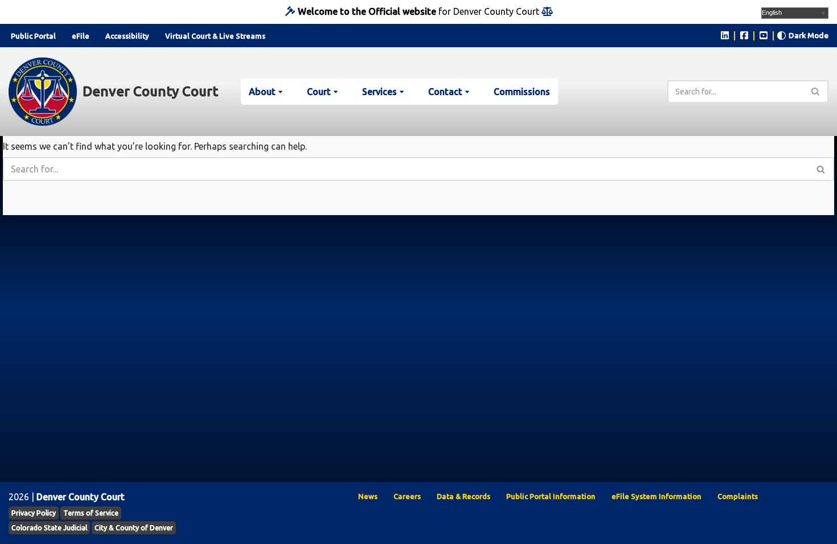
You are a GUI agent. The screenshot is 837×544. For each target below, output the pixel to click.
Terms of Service (90, 513)
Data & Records (463, 496)
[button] (280, 92)
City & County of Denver (134, 527)
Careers (407, 496)
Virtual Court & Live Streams (215, 36)
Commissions (522, 91)
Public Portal (33, 36)
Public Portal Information (551, 496)
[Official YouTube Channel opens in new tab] (763, 35)
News (368, 496)
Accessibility (127, 36)
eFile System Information (656, 496)
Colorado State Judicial (49, 527)
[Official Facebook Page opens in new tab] (744, 35)
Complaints (737, 496)
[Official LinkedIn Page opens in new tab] (725, 35)
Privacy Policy (33, 513)
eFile (80, 36)
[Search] (815, 91)
